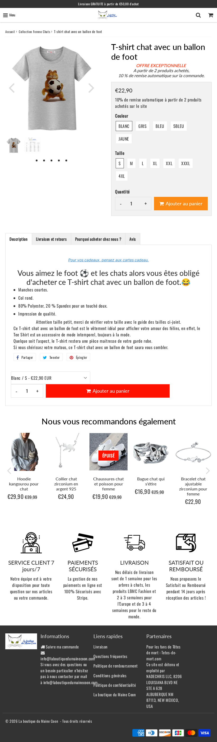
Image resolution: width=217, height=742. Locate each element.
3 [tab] (51, 160)
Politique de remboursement (115, 666)
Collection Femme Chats (34, 31)
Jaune (124, 139)
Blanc (124, 126)
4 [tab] (59, 160)
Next (91, 87)
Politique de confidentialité (114, 685)
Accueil (10, 31)
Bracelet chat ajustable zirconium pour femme (193, 486)
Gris (142, 126)
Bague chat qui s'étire (151, 481)
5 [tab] (66, 160)
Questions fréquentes (110, 656)
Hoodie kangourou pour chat (24, 483)
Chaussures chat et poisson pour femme (108, 483)
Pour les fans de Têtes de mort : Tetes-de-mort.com (163, 652)
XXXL (185, 163)
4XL (122, 176)
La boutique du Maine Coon (114, 694)
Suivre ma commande (62, 647)
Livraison (100, 647)
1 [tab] (36, 160)
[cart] (211, 15)
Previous (11, 87)
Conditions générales (109, 675)
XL (155, 163)
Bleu (160, 126)
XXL (169, 163)
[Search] (198, 15)
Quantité (122, 191)
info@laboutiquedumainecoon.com (67, 658)
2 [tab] (44, 160)
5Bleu (178, 126)
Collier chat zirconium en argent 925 (66, 483)
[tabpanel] (13, 145)
